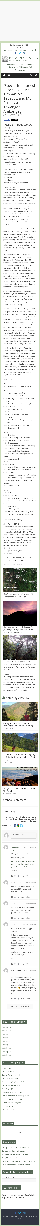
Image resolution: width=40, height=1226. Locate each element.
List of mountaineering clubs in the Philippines (18, 1161)
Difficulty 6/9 (6, 1045)
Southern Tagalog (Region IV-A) (13, 1082)
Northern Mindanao (9, 1106)
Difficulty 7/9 (6, 1048)
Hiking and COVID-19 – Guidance (20, 64)
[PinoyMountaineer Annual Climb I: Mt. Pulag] (20, 768)
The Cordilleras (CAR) (9, 1071)
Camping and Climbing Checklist (13, 1151)
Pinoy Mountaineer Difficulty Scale (14, 1158)
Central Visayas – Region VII (12, 1099)
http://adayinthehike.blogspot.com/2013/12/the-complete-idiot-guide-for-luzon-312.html (23, 864)
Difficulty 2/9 (6, 1031)
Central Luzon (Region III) (11, 1078)
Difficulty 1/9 (6, 1027)
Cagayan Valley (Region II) (11, 1075)
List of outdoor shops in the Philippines (16, 1165)
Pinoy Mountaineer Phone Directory (15, 1154)
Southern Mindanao (9, 1109)
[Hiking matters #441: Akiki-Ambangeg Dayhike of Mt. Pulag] (20, 703)
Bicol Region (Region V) (10, 1089)
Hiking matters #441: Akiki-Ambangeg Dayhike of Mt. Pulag (18, 724)
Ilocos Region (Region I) (10, 1068)
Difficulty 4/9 (6, 1038)
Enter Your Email (8, 1177)
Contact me (20, 70)
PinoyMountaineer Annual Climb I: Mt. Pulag (19, 789)
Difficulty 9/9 (6, 1055)
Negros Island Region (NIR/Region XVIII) (16, 1096)
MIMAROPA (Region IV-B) (11, 1085)
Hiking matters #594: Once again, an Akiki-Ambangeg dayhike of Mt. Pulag (19, 757)
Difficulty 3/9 (6, 1034)
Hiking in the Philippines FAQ (20, 67)
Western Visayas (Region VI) (12, 1092)
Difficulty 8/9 (6, 1051)
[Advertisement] (20, 21)
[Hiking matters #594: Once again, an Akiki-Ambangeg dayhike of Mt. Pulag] (20, 734)
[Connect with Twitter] (21, 826)
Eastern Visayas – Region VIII (12, 1103)
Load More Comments (20, 1006)
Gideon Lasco (24, 115)
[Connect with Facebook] (15, 826)
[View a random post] (35, 75)
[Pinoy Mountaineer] (20, 57)
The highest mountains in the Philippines (16, 1147)
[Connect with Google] (18, 826)
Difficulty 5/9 (6, 1041)
